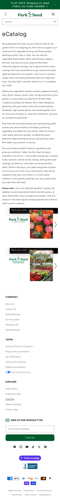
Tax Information (13, 356)
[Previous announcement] (5, 5)
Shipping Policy (45, 495)
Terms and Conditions (16, 362)
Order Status (11, 388)
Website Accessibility (15, 367)
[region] (30, 4)
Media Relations (13, 314)
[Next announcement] (55, 5)
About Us (10, 304)
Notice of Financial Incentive (19, 346)
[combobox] (30, 22)
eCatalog (10, 399)
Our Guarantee (12, 319)
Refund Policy (17, 495)
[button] (6, 14)
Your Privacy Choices (21, 372)
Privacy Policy (29, 491)
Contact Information (44, 491)
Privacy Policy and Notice (18, 351)
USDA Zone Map (13, 394)
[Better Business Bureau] (30, 466)
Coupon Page (12, 409)
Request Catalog (13, 404)
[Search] (55, 22)
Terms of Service (31, 495)
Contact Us (11, 309)
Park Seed (17, 491)
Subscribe (30, 437)
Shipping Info (12, 324)
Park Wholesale (13, 329)
